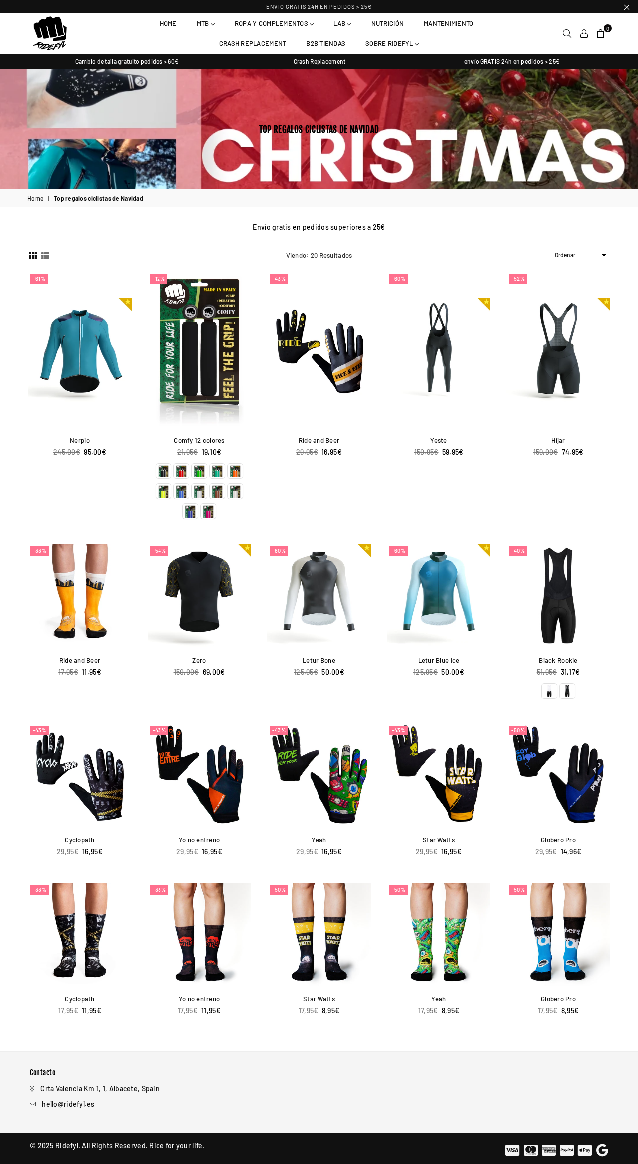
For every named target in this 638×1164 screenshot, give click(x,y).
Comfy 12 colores (199, 440)
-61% (39, 278)
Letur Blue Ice (439, 660)
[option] (127, 61)
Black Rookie (558, 660)
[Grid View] (32, 255)
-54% (159, 550)
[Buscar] (567, 33)
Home (168, 23)
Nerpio (80, 440)
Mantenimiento (448, 23)
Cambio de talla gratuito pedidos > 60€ (127, 61)
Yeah (319, 840)
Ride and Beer (319, 440)
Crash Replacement (252, 43)
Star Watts (439, 840)
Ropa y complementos (272, 23)
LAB (340, 23)
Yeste (438, 440)
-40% (518, 550)
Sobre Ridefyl (390, 43)
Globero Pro (558, 840)
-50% (518, 730)
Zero (199, 660)
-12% (159, 278)
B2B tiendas (325, 43)
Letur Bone (319, 660)
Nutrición (387, 23)
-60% (398, 278)
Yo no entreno (199, 840)
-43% (279, 278)
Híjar (558, 440)
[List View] (45, 255)
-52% (518, 278)
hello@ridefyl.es (68, 1104)
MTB (204, 23)
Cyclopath (80, 840)
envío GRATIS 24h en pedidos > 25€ (319, 6)
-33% (39, 550)
